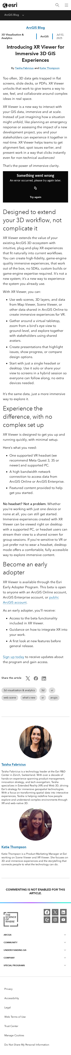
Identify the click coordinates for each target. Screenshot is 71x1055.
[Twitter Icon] (27, 679)
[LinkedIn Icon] (44, 679)
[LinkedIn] (63, 912)
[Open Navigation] (66, 5)
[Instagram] (55, 919)
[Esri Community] (47, 919)
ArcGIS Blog (11, 14)
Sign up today (13, 657)
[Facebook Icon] (36, 679)
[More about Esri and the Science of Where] (11, 920)
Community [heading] (10, 942)
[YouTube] (63, 919)
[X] (55, 912)
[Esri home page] (10, 5)
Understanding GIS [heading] (15, 950)
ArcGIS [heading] (7, 934)
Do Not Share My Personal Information (26, 1044)
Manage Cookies (14, 1035)
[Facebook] (47, 912)
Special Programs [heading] (14, 965)
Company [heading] (9, 957)
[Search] (57, 5)
